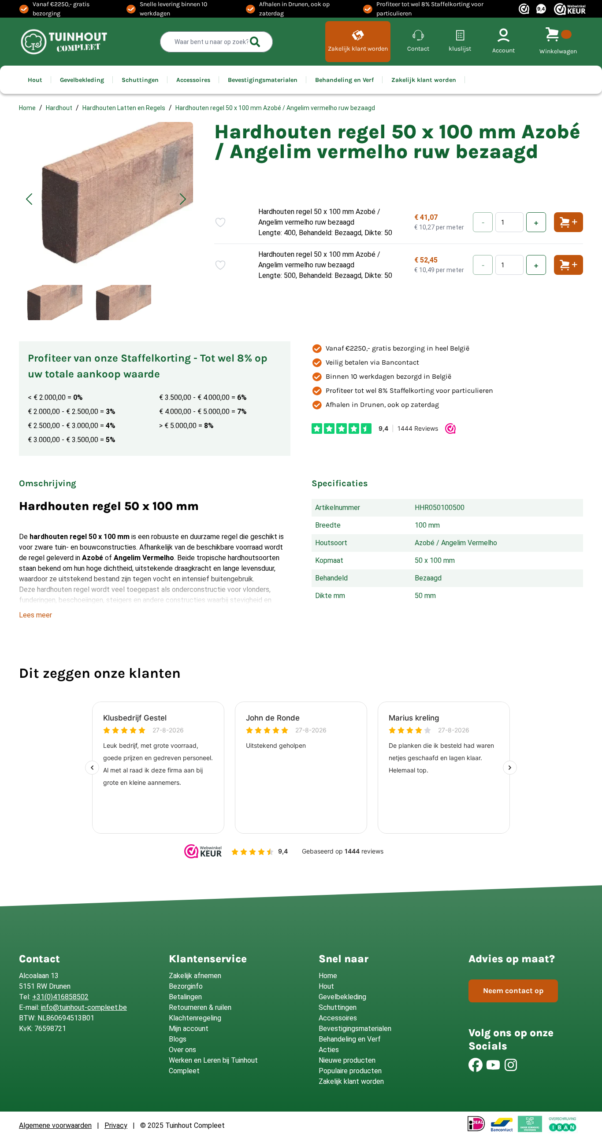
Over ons (182, 1050)
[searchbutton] (255, 42)
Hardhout (59, 107)
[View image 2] (119, 302)
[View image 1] (50, 302)
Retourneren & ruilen (200, 1007)
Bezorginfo (186, 986)
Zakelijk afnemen (195, 976)
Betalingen (185, 997)
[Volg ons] (475, 1065)
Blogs (177, 1039)
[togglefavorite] (220, 222)
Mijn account (188, 1028)
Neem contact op (513, 990)
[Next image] (183, 199)
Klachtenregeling (195, 1018)
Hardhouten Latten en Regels (123, 107)
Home (27, 107)
